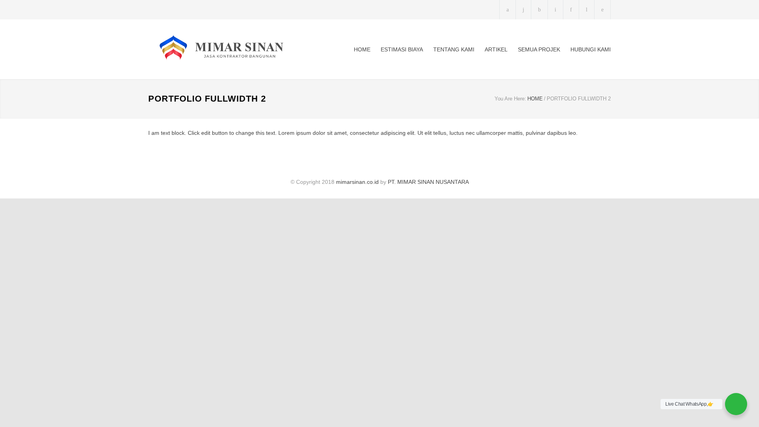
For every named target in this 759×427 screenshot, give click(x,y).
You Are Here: (510, 99)
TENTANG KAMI (453, 49)
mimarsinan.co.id (357, 182)
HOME (362, 49)
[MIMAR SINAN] (221, 49)
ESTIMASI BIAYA (402, 49)
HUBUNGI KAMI (590, 49)
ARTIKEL (496, 49)
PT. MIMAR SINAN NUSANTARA (428, 182)
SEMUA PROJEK (539, 49)
